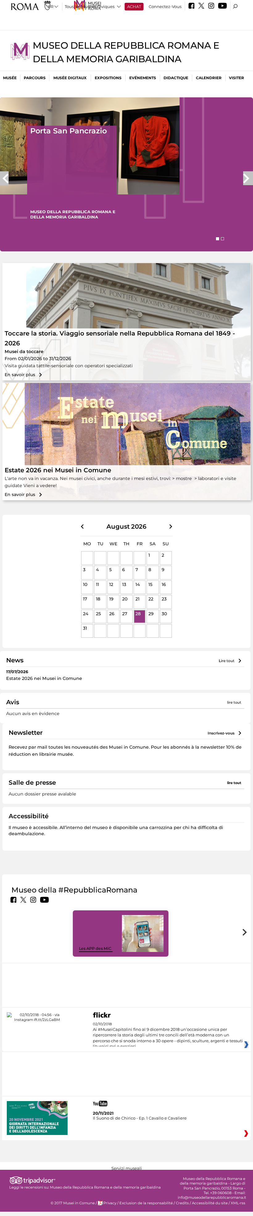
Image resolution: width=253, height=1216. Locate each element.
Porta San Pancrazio (68, 130)
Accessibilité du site (210, 1203)
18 (98, 599)
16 (164, 584)
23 (164, 599)
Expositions (108, 77)
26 (111, 613)
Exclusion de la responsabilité (146, 1203)
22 (150, 599)
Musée (10, 77)
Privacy (109, 1203)
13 (124, 584)
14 (137, 584)
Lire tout (226, 660)
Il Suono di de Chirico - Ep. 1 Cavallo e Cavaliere (140, 1118)
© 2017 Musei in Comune (73, 1203)
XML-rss (238, 1203)
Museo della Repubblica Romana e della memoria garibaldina (105, 1187)
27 (124, 613)
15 (150, 584)
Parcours (35, 77)
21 (137, 599)
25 (98, 613)
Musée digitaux (70, 77)
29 (151, 613)
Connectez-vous (165, 6)
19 (111, 599)
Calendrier (209, 77)
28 (138, 613)
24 (85, 613)
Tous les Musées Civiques (89, 6)
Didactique (176, 77)
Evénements (142, 77)
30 (164, 613)
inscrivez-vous (221, 733)
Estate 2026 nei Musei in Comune (58, 470)
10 (85, 584)
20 (124, 599)
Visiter (236, 77)
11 (97, 584)
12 (111, 584)
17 (85, 599)
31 (85, 628)
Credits (182, 1203)
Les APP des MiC (95, 948)
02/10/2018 (168, 1035)
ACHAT (134, 6)
